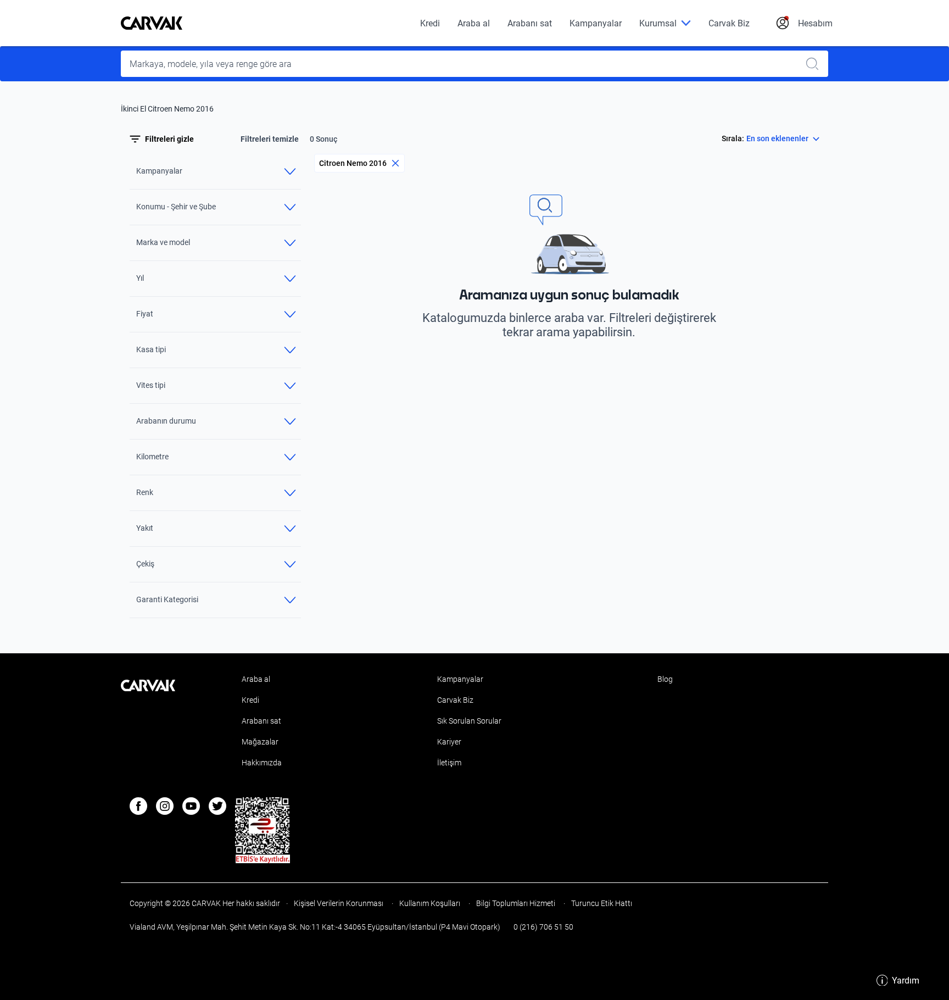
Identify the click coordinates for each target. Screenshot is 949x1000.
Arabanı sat (529, 23)
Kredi (430, 23)
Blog (665, 679)
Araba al (473, 23)
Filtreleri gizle (169, 139)
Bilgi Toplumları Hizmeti (515, 903)
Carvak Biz (729, 23)
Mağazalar (260, 741)
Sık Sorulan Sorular (469, 720)
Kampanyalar (596, 23)
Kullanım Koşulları (430, 903)
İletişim (449, 762)
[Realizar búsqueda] (815, 63)
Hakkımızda (262, 762)
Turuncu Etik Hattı (601, 903)
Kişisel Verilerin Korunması (338, 903)
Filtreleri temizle (270, 139)
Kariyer (449, 741)
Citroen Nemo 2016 (353, 163)
